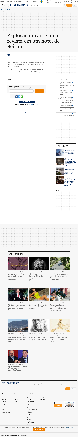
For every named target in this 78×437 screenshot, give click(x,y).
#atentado (16, 80)
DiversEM (4, 404)
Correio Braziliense (44, 397)
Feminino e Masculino (32, 409)
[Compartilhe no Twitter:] (22, 302)
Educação (4, 411)
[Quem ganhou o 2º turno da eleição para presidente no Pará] (18, 356)
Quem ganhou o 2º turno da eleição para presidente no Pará (17, 368)
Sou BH (16, 406)
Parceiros (66, 1)
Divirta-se (29, 424)
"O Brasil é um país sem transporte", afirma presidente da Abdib (17, 307)
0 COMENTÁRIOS (26, 102)
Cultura (3, 409)
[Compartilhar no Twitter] (19, 96)
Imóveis (35, 1)
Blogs (15, 401)
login (31, 104)
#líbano (31, 80)
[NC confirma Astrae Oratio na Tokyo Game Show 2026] (60, 152)
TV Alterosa (17, 397)
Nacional (4, 401)
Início (2, 9)
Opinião (29, 397)
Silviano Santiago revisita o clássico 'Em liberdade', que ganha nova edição (38, 338)
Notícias (2, 1)
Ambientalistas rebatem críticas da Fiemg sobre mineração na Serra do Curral (17, 338)
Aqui (15, 402)
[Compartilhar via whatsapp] (22, 96)
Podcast (29, 417)
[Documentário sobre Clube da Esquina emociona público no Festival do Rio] (60, 294)
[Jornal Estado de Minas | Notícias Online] (19, 5)
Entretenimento (19, 1)
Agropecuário (30, 421)
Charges (29, 404)
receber (39, 91)
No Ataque (29, 419)
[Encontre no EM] (64, 5)
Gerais (3, 396)
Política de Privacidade (68, 427)
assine (36, 104)
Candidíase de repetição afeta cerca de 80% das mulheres (38, 307)
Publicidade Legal (6, 412)
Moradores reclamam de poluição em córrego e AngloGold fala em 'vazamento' (59, 277)
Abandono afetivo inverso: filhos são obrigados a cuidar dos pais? (37, 277)
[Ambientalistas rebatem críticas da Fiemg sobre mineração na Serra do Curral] (18, 325)
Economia (4, 399)
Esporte (9, 1)
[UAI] (41, 1)
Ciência (28, 407)
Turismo (29, 406)
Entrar (74, 5)
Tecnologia (29, 412)
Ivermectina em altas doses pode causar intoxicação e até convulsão (16, 277)
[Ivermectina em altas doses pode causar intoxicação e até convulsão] (18, 263)
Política (3, 397)
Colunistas (4, 407)
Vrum (15, 404)
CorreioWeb (42, 396)
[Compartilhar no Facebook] (16, 96)
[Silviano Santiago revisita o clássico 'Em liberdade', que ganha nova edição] (39, 325)
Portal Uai (16, 396)
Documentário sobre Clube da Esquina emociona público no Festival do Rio (58, 308)
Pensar (28, 416)
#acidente (24, 80)
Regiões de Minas (31, 396)
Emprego (29, 402)
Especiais (29, 399)
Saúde (3, 406)
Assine (69, 5)
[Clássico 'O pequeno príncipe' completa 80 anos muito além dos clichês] (60, 325)
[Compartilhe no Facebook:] (20, 302)
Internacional (34, 5)
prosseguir (39, 429)
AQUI (76, 1)
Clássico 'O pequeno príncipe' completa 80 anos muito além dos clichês (58, 338)
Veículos (28, 1)
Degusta (29, 411)
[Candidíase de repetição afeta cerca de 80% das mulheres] (39, 294)
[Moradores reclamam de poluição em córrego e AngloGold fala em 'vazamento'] (60, 263)
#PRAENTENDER (31, 401)
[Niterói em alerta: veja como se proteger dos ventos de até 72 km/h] (60, 171)
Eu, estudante (43, 399)
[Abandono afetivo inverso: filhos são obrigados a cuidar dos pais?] (39, 263)
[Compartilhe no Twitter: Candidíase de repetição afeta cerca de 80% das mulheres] (42, 302)
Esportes (29, 414)
